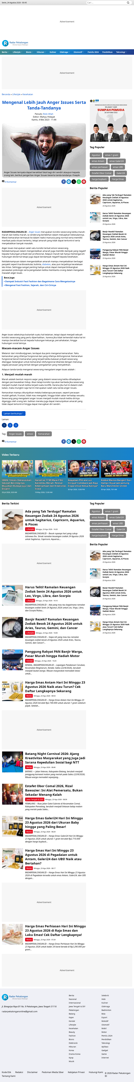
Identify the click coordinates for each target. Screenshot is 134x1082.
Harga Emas (118, 179)
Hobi (104, 999)
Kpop (71, 1057)
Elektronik (73, 1043)
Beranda (6, 94)
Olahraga (64, 52)
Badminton (106, 1010)
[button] (5, 52)
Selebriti (105, 995)
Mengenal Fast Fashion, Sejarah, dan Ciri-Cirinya (30, 285)
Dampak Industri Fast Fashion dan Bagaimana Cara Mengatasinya (40, 281)
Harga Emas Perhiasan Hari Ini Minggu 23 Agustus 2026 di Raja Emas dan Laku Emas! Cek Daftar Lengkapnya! (55, 930)
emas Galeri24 (117, 161)
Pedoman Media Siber (53, 1072)
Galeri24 (121, 173)
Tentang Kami (8, 1076)
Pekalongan (74, 1010)
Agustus (96, 155)
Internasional (75, 1003)
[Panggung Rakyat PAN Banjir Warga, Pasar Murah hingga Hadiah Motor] (95, 254)
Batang (72, 1013)
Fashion (72, 1035)
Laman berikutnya (13, 413)
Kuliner (53, 52)
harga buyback (99, 179)
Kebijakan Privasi (76, 1072)
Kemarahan (44, 433)
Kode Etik (6, 1072)
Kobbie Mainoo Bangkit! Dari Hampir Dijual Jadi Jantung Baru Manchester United (116, 483)
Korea (71, 1050)
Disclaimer (32, 1072)
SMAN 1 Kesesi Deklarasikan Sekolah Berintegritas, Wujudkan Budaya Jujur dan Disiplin (16, 484)
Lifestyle (16, 52)
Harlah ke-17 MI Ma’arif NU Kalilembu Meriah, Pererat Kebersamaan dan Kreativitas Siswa (50, 484)
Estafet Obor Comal (101, 173)
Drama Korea (74, 1054)
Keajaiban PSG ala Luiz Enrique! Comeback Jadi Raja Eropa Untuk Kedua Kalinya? (83, 483)
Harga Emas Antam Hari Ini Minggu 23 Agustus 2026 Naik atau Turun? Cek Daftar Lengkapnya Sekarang (116, 269)
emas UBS (118, 167)
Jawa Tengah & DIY (34, 799)
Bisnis (28, 52)
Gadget (105, 1050)
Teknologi (120, 52)
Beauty (72, 1032)
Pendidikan (107, 52)
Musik (71, 1061)
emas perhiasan (100, 167)
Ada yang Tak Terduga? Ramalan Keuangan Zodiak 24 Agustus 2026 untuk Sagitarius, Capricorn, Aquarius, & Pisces (117, 199)
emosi (30, 433)
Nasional (73, 999)
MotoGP (105, 1021)
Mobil (104, 1028)
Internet (105, 1057)
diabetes (46, 264)
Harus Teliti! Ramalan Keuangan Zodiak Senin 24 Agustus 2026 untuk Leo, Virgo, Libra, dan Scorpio (117, 217)
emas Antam (98, 161)
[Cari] (128, 3)
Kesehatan (28, 94)
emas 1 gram (111, 155)
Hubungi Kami (96, 1072)
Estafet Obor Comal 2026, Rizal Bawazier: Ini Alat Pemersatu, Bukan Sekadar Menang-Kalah (54, 790)
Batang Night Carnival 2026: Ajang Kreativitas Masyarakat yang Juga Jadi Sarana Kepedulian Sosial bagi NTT (55, 757)
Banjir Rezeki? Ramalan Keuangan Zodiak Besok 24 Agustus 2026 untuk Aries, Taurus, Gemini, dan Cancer (115, 235)
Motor (104, 1032)
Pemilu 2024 (93, 52)
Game (104, 1054)
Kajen (71, 1017)
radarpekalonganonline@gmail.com (19, 1011)
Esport (104, 1017)
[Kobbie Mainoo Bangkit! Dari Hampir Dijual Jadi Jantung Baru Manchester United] (116, 469)
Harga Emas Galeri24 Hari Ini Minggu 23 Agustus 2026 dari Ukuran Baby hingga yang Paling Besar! (54, 822)
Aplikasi (105, 1046)
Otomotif (78, 52)
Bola (103, 1013)
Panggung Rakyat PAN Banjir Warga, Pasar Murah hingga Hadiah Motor (116, 252)
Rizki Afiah (48, 113)
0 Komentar (10, 181)
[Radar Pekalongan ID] (15, 43)
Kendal (29, 660)
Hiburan (40, 52)
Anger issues (15, 433)
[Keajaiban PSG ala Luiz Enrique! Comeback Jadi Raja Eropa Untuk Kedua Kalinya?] (83, 469)
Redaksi (19, 1072)
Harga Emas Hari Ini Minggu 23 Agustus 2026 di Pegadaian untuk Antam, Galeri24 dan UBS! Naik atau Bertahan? (53, 856)
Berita (4, 52)
